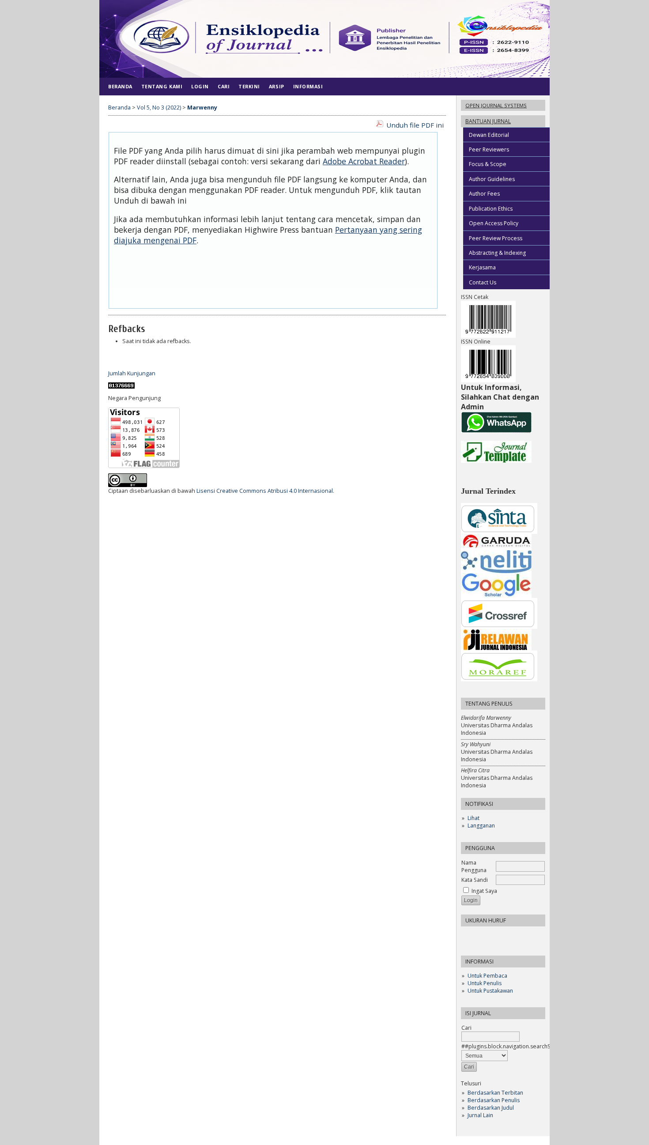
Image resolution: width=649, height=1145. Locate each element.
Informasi (308, 86)
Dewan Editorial (489, 135)
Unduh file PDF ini (415, 125)
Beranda (120, 86)
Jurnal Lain (480, 1115)
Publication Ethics (491, 208)
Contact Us (482, 282)
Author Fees (484, 193)
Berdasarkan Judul (491, 1107)
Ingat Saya (484, 891)
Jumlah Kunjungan (131, 373)
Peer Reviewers (489, 149)
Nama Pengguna (474, 866)
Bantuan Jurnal (488, 121)
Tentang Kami (161, 86)
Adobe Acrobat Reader (364, 161)
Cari (466, 1028)
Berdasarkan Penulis (494, 1100)
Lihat (473, 818)
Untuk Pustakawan (490, 990)
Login (200, 86)
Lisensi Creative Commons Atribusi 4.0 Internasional (264, 491)
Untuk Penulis (485, 983)
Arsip (276, 86)
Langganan (481, 825)
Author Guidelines (492, 179)
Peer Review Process (495, 238)
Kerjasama (482, 267)
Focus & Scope (487, 164)
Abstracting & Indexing (497, 253)
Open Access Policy (493, 223)
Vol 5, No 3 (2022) (159, 107)
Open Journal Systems (496, 105)
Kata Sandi (474, 880)
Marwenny (202, 107)
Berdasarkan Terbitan (495, 1092)
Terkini (249, 86)
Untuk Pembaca (487, 975)
